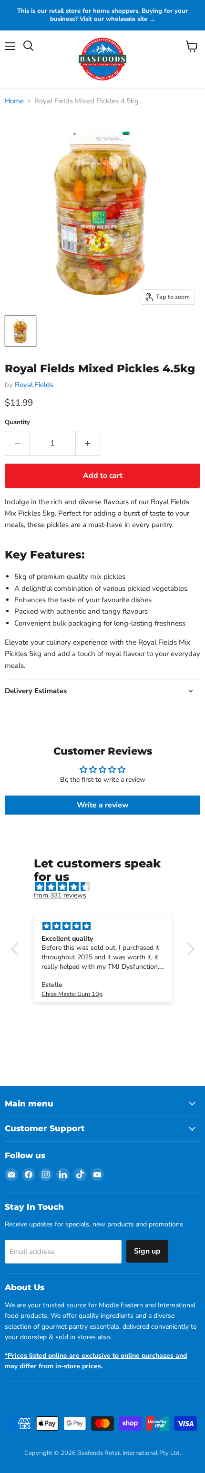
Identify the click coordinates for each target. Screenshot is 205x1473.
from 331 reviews (60, 895)
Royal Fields (34, 384)
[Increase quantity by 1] (88, 443)
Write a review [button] (103, 805)
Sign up (147, 1251)
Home (14, 101)
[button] (16, 948)
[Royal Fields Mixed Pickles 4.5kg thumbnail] (20, 331)
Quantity (17, 422)
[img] (107, 887)
